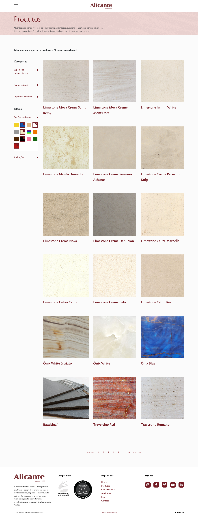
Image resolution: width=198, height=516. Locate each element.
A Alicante (106, 493)
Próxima (137, 452)
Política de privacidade (109, 512)
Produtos (105, 486)
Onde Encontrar (108, 489)
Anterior (90, 452)
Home (104, 482)
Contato (105, 501)
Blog (103, 497)
